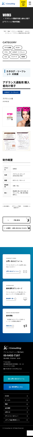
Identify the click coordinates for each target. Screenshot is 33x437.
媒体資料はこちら (17, 387)
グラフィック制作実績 (17, 31)
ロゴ (6, 56)
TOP (5, 31)
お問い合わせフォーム (17, 378)
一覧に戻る (16, 220)
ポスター (18, 47)
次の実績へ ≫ (26, 206)
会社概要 (7, 408)
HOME (7, 396)
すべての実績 (8, 47)
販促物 (23, 56)
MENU (30, 2)
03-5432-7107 (12, 355)
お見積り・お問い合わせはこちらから (16, 228)
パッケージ (14, 56)
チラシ (6, 52)
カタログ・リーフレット (18, 52)
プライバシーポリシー (11, 416)
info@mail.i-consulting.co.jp (13, 368)
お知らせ (7, 412)
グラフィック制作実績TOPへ (16, 206)
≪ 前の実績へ (6, 206)
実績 (9, 31)
